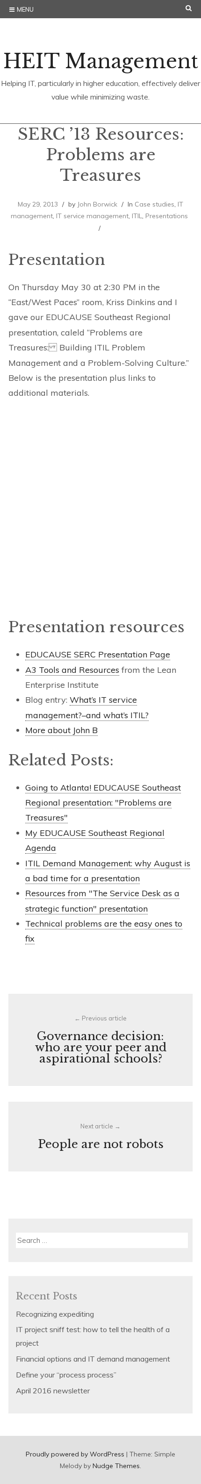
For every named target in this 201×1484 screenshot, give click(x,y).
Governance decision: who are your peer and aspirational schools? (100, 1039)
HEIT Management (100, 61)
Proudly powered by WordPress (75, 1454)
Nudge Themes (116, 1466)
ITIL (137, 216)
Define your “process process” (66, 1374)
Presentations (166, 216)
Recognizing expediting (55, 1314)
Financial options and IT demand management (93, 1358)
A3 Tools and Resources (72, 669)
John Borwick (97, 204)
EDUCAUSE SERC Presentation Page (97, 654)
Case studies (154, 204)
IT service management (92, 216)
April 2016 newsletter (53, 1390)
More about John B (61, 730)
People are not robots (101, 1136)
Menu (25, 9)
